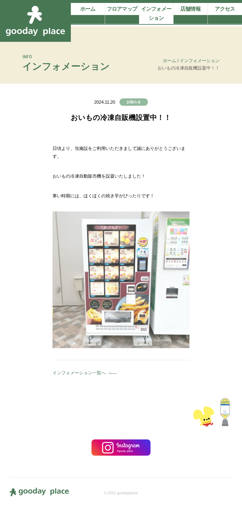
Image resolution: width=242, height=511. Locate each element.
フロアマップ (122, 9)
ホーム (87, 9)
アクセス (225, 9)
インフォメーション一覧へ (79, 372)
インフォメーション (156, 13)
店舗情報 (190, 9)
